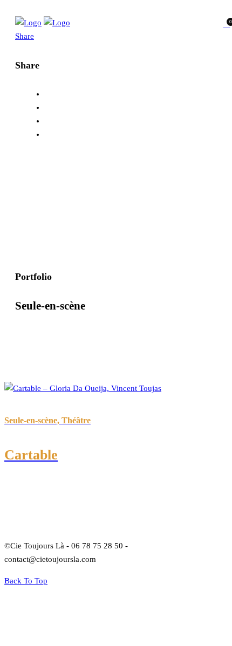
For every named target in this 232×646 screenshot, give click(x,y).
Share (24, 36)
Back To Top (25, 580)
